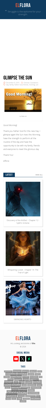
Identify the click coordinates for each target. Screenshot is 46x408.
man (24, 385)
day (7, 85)
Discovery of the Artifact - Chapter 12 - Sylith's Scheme (23, 221)
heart (8, 382)
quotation (16, 392)
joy (16, 382)
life (22, 382)
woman (35, 398)
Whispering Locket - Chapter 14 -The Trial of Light (23, 271)
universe (26, 399)
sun (37, 85)
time (19, 398)
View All (39, 175)
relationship (30, 396)
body (39, 371)
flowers (34, 377)
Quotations (34, 83)
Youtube (16, 358)
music (7, 388)
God (26, 379)
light (29, 382)
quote (11, 395)
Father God (18, 85)
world (23, 401)
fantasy (16, 376)
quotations (33, 393)
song (13, 399)
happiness (34, 379)
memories (32, 385)
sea (38, 396)
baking (17, 371)
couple (22, 373)
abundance (8, 371)
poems (31, 390)
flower (25, 377)
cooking (11, 373)
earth (38, 374)
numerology (25, 388)
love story (12, 384)
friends (25, 85)
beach (25, 371)
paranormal (36, 388)
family (11, 85)
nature (15, 387)
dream (30, 374)
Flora (23, 5)
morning (32, 85)
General (26, 83)
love (37, 382)
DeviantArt (29, 358)
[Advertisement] (23, 43)
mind (39, 385)
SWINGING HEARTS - (23, 319)
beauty (33, 371)
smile (8, 399)
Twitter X (22, 358)
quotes (21, 396)
